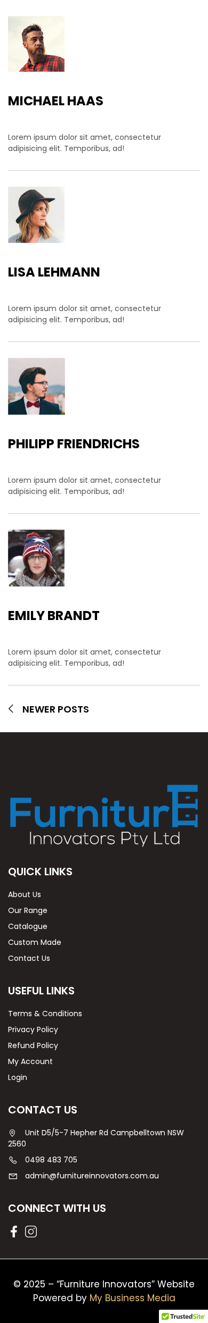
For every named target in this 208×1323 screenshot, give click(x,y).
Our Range (27, 910)
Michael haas (55, 101)
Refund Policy (33, 1045)
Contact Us (29, 958)
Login (17, 1077)
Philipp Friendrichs (74, 444)
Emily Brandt (54, 615)
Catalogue (27, 926)
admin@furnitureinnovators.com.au (92, 1175)
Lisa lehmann (54, 272)
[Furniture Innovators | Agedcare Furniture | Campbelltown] (104, 815)
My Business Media (132, 1298)
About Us (24, 894)
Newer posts (55, 709)
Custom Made (34, 942)
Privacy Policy (33, 1029)
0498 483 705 (51, 1159)
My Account (30, 1061)
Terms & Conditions (45, 1013)
